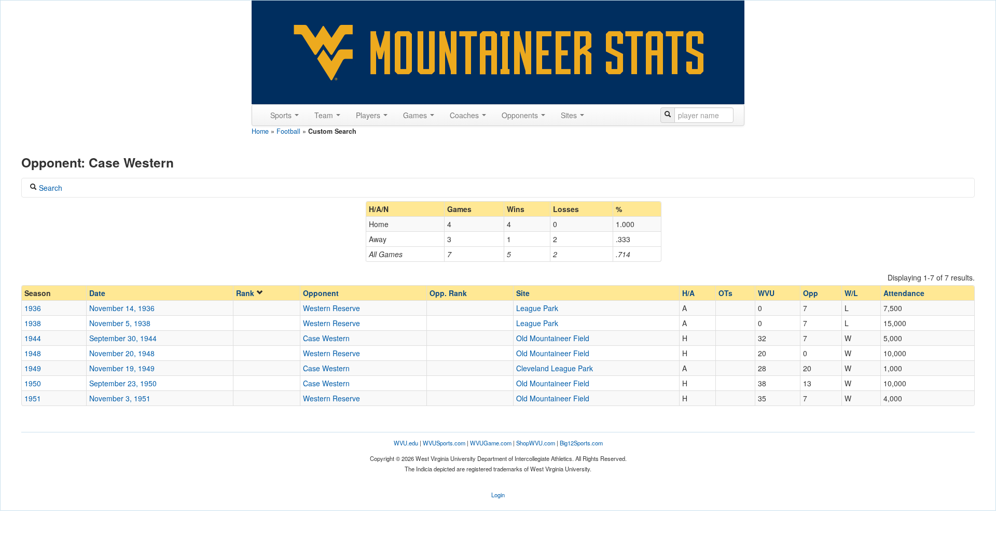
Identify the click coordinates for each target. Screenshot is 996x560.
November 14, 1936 (122, 308)
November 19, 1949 (122, 368)
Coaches (465, 115)
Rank (246, 293)
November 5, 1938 (119, 323)
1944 (32, 338)
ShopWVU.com (535, 443)
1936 (32, 308)
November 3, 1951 (119, 398)
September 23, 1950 (123, 383)
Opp (810, 293)
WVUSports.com (444, 443)
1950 (32, 383)
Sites (570, 115)
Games (416, 115)
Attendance (903, 293)
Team (324, 115)
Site (523, 293)
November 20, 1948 (122, 353)
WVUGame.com (490, 443)
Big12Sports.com (581, 443)
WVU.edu (406, 443)
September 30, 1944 (123, 338)
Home (260, 131)
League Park (537, 308)
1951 (32, 398)
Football (288, 131)
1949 (32, 368)
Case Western (326, 338)
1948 (32, 353)
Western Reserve (331, 308)
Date (97, 293)
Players (369, 115)
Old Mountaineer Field (552, 338)
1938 (32, 323)
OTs (725, 293)
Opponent (321, 293)
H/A (688, 293)
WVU (766, 293)
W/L (851, 293)
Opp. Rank (448, 293)
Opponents (521, 115)
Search (49, 188)
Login (498, 495)
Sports (282, 115)
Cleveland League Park (554, 368)
